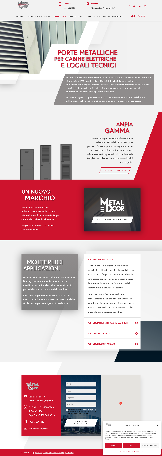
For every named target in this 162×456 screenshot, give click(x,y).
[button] (157, 425)
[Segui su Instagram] (145, 6)
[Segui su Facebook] (129, 6)
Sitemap (70, 452)
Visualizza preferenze (149, 445)
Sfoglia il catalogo (115, 171)
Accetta (113, 445)
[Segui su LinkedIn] (139, 6)
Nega (131, 445)
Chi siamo (19, 16)
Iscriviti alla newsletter (81, 422)
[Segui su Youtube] (134, 6)
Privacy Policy (43, 452)
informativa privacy (89, 410)
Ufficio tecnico (76, 16)
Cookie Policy (123, 451)
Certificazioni (94, 16)
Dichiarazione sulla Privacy (135, 451)
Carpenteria (58, 16)
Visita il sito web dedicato (112, 220)
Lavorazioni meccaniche (38, 16)
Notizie (106, 16)
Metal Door (140, 16)
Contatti (116, 16)
